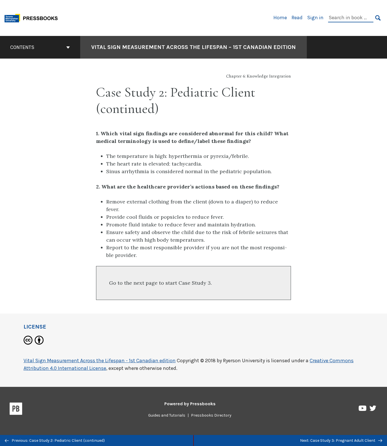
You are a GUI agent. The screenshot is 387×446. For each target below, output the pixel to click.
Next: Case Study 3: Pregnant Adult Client (338, 440)
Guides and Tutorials (166, 415)
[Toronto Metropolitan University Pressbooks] (33, 17)
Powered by (190, 403)
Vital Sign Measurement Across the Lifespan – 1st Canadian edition (193, 47)
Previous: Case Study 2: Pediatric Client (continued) (58, 440)
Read (297, 17)
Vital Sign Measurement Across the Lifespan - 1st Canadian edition (100, 360)
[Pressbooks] (16, 409)
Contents (22, 47)
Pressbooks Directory (211, 415)
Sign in (315, 17)
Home (280, 17)
